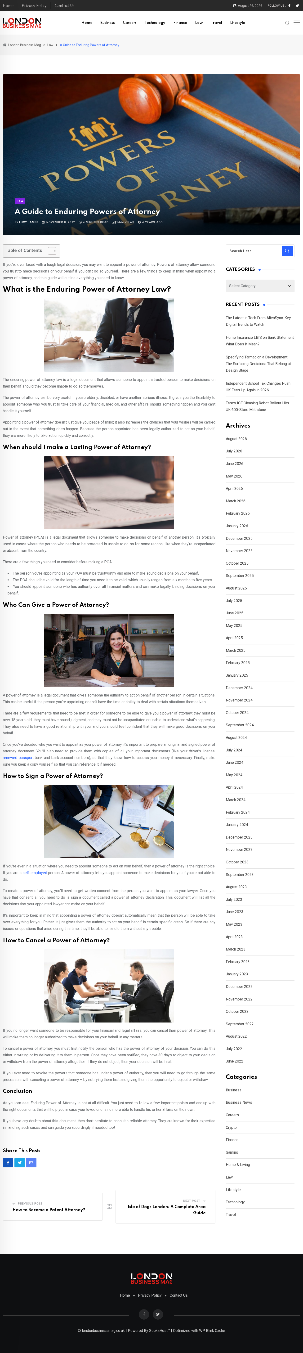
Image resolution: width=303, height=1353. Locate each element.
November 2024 (239, 700)
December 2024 (239, 688)
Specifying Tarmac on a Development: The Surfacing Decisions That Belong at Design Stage (258, 364)
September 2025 (240, 575)
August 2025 (236, 588)
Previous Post (30, 1203)
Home (8, 6)
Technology (155, 23)
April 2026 (234, 488)
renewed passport (18, 757)
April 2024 (234, 787)
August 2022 (236, 1036)
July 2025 (234, 600)
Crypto (231, 1127)
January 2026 (237, 526)
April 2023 (234, 937)
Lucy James (28, 222)
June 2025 (234, 613)
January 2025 (237, 675)
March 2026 (235, 501)
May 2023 (234, 924)
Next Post (191, 1200)
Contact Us (65, 6)
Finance (180, 23)
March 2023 (235, 949)
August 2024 (236, 737)
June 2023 (234, 912)
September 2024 (240, 725)
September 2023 (240, 874)
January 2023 (237, 974)
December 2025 (239, 538)
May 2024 (234, 775)
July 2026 (234, 451)
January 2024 (237, 824)
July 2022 (234, 1049)
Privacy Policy (34, 6)
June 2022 (234, 1061)
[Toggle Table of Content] (50, 251)
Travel (216, 23)
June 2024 (234, 762)
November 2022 (239, 999)
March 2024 (235, 800)
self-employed (34, 873)
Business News (239, 1102)
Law (199, 23)
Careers (130, 23)
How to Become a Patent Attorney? (49, 1210)
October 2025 (237, 563)
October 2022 (237, 1011)
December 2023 (239, 837)
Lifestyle (237, 23)
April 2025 (234, 638)
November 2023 (239, 849)
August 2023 (236, 887)
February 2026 (238, 513)
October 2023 (237, 862)
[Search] (287, 23)
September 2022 (240, 1024)
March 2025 (235, 650)
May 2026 (234, 476)
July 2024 (234, 750)
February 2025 (238, 663)
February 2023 (238, 962)
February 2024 (238, 812)
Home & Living (238, 1164)
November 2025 (239, 551)
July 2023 (234, 899)
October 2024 (237, 712)
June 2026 (234, 463)
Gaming (232, 1152)
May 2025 (234, 625)
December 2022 (239, 986)
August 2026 (236, 439)
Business (107, 23)
